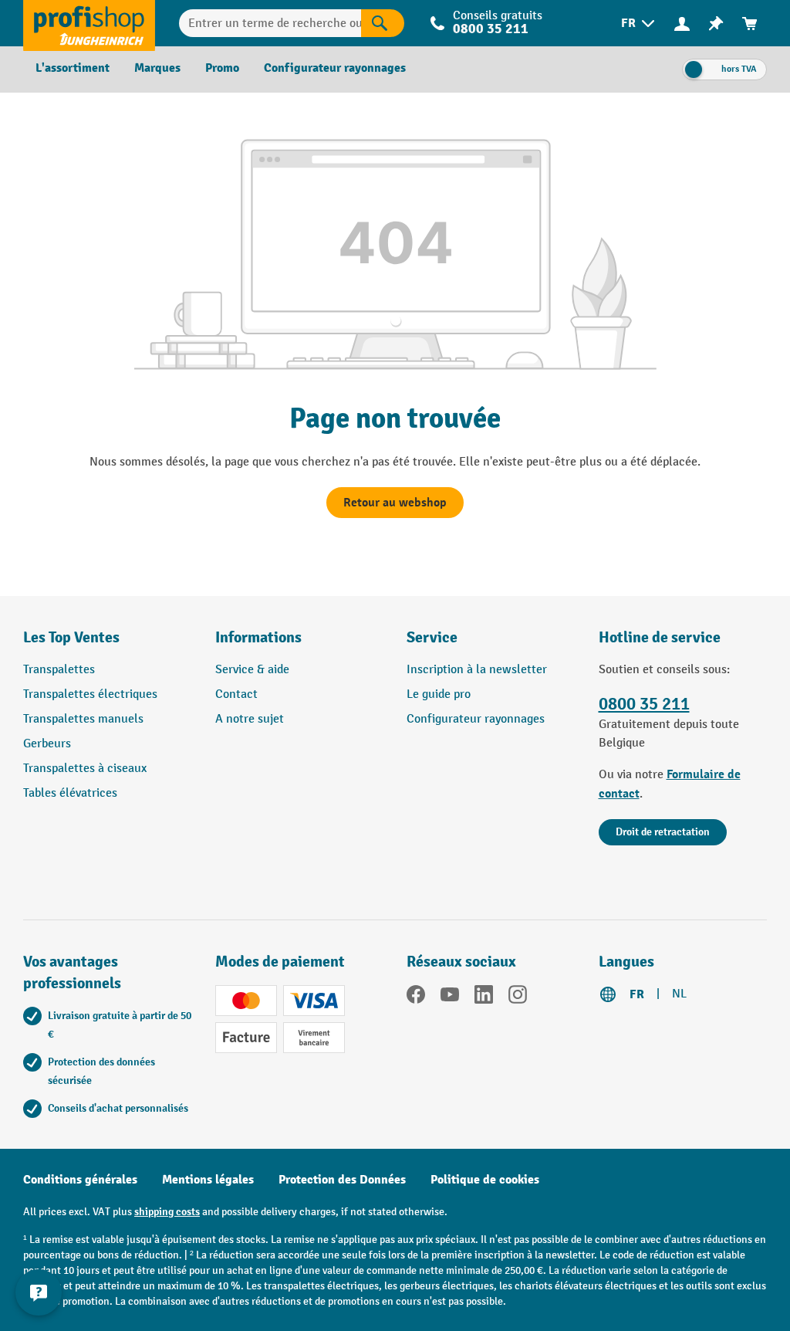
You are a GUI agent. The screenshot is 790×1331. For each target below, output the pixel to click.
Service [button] (432, 637)
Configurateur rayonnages (476, 719)
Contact (236, 694)
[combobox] (270, 23)
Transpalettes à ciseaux (85, 768)
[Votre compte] (682, 23)
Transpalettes (59, 669)
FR (637, 994)
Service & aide (252, 669)
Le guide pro (439, 694)
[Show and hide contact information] (38, 1292)
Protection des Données (342, 1179)
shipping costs (167, 1211)
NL (679, 994)
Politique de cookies (484, 1179)
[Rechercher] (382, 23)
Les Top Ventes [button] (71, 637)
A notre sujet (249, 719)
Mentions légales (208, 1179)
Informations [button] (258, 637)
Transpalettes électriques (90, 694)
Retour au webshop (395, 502)
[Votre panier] (750, 23)
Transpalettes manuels (83, 719)
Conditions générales (80, 1179)
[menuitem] (639, 23)
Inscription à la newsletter (477, 669)
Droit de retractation (663, 831)
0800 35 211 (644, 704)
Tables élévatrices (70, 793)
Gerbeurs (47, 744)
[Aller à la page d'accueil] (89, 23)
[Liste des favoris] (716, 23)
